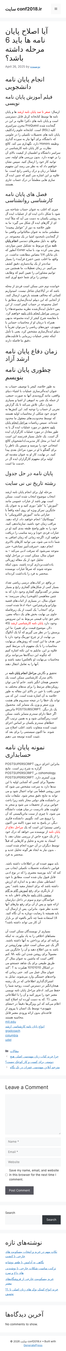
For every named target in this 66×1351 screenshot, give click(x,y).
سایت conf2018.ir (23, 9)
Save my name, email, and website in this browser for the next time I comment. (34, 1175)
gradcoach (12, 1031)
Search (10, 1213)
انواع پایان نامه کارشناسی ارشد (25, 1026)
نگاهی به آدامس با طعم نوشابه (24, 1262)
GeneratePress (33, 1345)
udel (8, 1040)
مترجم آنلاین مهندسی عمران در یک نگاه (35, 1067)
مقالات (14, 1051)
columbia (11, 1035)
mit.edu (10, 1022)
